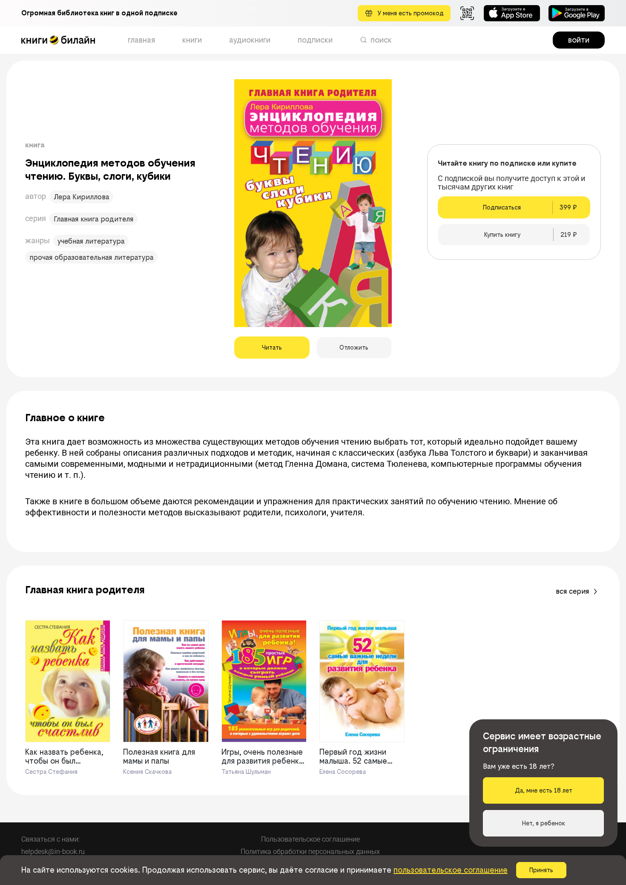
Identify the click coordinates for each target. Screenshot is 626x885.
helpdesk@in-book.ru (53, 852)
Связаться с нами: (50, 839)
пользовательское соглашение (450, 869)
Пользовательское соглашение (310, 839)
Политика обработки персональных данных (310, 852)
